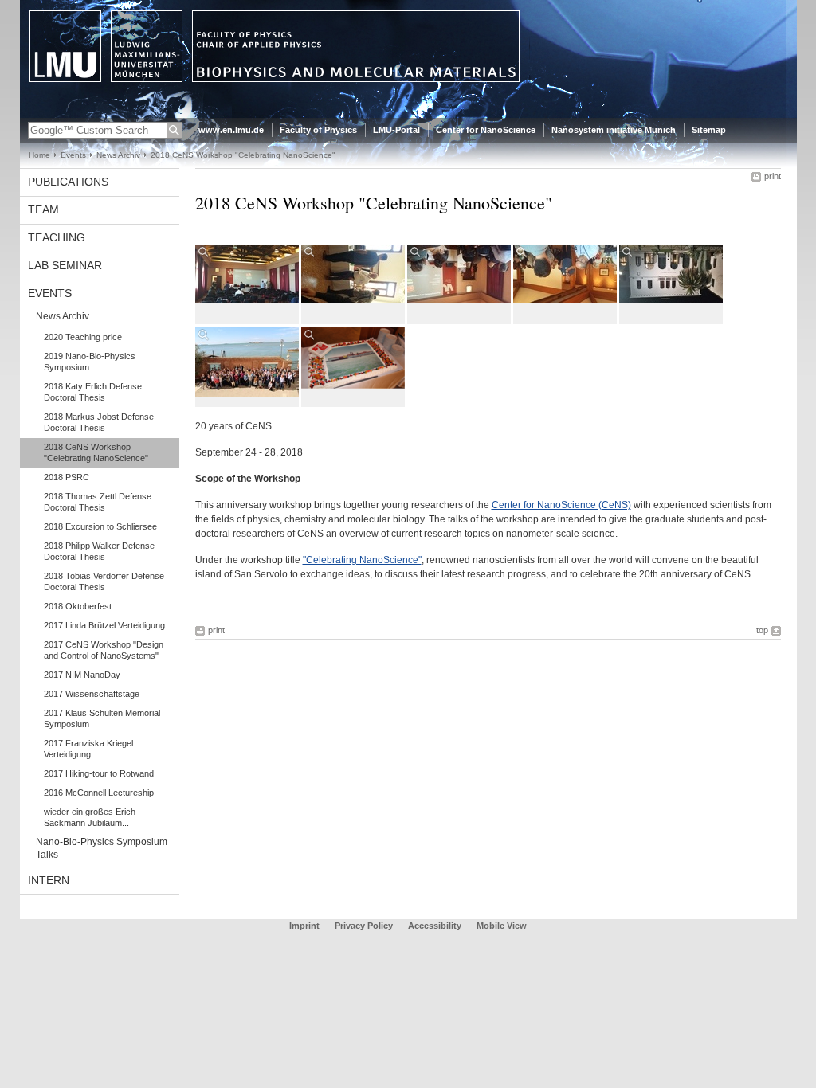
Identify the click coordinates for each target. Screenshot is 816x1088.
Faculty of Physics (318, 130)
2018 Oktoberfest (78, 606)
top (762, 630)
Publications (68, 181)
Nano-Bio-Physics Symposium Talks (101, 848)
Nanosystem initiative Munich (613, 130)
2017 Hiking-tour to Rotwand (99, 773)
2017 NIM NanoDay (82, 674)
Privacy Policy (364, 925)
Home (39, 155)
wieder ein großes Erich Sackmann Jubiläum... (89, 817)
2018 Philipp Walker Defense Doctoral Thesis (99, 551)
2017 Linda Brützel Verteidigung (104, 625)
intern (48, 880)
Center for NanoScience (486, 130)
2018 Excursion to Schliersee (100, 526)
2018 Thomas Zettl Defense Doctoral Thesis (97, 501)
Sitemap (709, 130)
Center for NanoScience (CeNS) (561, 505)
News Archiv (118, 155)
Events (73, 155)
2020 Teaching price (83, 337)
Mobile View (502, 925)
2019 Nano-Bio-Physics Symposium (89, 361)
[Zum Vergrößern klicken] (247, 274)
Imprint (304, 925)
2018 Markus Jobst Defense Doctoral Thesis (99, 422)
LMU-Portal (396, 130)
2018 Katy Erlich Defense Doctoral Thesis (93, 392)
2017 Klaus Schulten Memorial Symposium (102, 718)
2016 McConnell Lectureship (99, 792)
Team (43, 209)
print (772, 176)
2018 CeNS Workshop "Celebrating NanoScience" (96, 452)
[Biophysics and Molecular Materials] (408, 114)
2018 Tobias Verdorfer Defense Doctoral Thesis (104, 581)
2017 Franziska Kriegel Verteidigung (88, 748)
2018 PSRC (66, 477)
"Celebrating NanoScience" (362, 560)
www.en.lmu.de (231, 130)
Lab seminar (65, 265)
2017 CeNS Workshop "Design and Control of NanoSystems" (103, 650)
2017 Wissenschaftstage (91, 694)
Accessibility (436, 925)
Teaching (56, 237)
